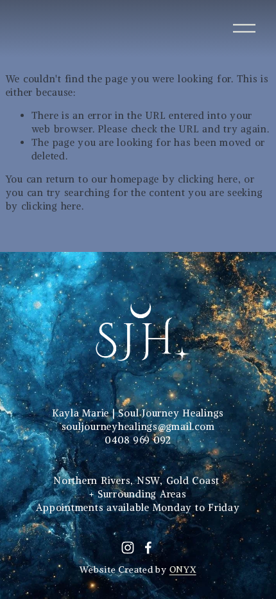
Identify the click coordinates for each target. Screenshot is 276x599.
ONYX (182, 569)
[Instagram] (127, 547)
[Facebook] (148, 547)
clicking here (208, 179)
